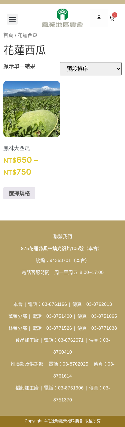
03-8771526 (59, 328)
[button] (12, 19)
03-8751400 (59, 316)
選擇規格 (19, 193)
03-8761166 (54, 304)
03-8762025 (75, 364)
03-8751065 (104, 316)
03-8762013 (99, 304)
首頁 (8, 35)
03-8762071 (71, 340)
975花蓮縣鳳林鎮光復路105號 (52, 248)
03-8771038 (104, 328)
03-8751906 (71, 387)
